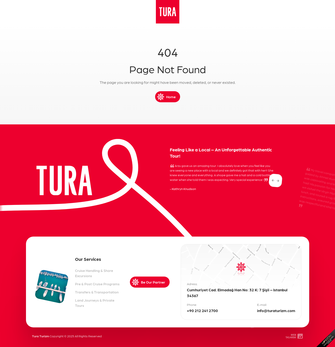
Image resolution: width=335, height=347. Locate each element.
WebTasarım (291, 336)
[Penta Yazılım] (301, 336)
